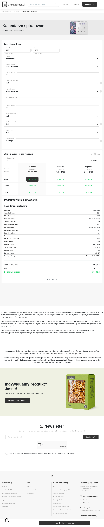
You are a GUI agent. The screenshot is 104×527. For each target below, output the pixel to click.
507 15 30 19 (87, 503)
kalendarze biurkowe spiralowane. (71, 353)
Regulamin (30, 493)
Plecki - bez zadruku (12, 122)
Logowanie (89, 4)
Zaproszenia (6, 500)
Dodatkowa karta (11, 114)
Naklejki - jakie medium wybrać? (12, 496)
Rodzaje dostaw (58, 500)
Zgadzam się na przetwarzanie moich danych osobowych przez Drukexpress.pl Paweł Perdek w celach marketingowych (42, 453)
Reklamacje (57, 503)
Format (8, 56)
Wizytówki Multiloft (7, 490)
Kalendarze (16, 11)
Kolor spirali (9, 130)
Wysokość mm (39, 48)
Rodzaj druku (10, 138)
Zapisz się (90, 437)
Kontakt (76, 4)
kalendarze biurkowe (50, 353)
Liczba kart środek (11, 97)
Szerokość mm (10, 48)
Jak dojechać (31, 490)
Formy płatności (58, 496)
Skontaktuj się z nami (16, 400)
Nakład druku (9, 158)
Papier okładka (10, 64)
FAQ (54, 486)
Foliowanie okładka (12, 80)
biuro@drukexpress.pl (90, 496)
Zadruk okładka (11, 72)
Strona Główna (6, 11)
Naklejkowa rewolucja (8, 503)
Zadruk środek (10, 105)
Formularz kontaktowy (60, 513)
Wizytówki (5, 486)
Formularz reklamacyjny (61, 506)
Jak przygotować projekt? (61, 490)
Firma (29, 486)
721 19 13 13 (87, 499)
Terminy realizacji (58, 493)
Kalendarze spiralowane (30, 11)
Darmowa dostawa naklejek (62, 510)
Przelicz (94, 160)
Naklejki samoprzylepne (9, 493)
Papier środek (10, 89)
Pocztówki (5, 506)
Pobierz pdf (53, 279)
